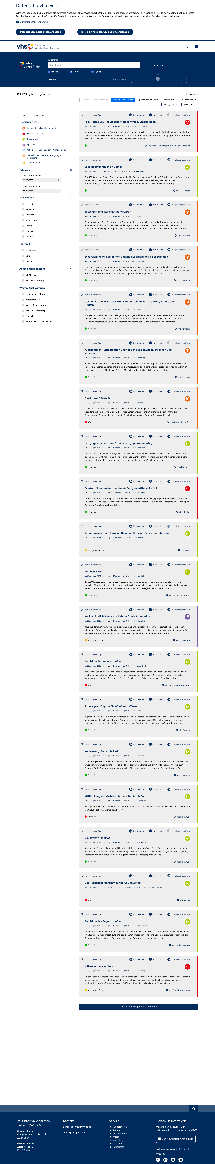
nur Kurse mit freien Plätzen (38, 321)
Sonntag (29, 236)
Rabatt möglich (32, 299)
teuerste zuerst (190, 104)
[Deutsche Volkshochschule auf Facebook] (158, 1160)
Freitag (28, 225)
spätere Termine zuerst (148, 99)
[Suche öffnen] (186, 46)
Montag (29, 203)
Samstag (29, 231)
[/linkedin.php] (181, 1160)
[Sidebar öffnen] (196, 46)
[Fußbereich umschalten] (193, 1108)
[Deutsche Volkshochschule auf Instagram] (166, 1160)
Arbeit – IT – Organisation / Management (46, 149)
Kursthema (53, 59)
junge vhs (29, 316)
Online (76, 71)
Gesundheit (32, 139)
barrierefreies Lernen (35, 305)
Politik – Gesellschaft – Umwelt (41, 128)
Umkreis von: (119, 79)
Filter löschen (39, 115)
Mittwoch (29, 214)
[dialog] (107, 20)
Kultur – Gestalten (35, 133)
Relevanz (85, 99)
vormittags (30, 250)
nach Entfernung (101, 99)
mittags (29, 255)
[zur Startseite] (37, 46)
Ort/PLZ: (52, 79)
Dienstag (29, 209)
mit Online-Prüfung (34, 280)
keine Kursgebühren (35, 294)
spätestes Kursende (31, 186)
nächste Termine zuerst (123, 99)
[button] (138, 94)
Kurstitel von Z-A (189, 99)
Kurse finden (159, 64)
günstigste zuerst (171, 104)
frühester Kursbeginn (32, 175)
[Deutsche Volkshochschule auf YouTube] (173, 1160)
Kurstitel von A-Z (170, 99)
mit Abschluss (31, 275)
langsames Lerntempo (36, 310)
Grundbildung (33, 162)
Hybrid (98, 71)
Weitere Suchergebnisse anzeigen (138, 1006)
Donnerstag (31, 220)
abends (28, 261)
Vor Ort (54, 71)
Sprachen (31, 144)
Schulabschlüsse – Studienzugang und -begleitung (45, 156)
